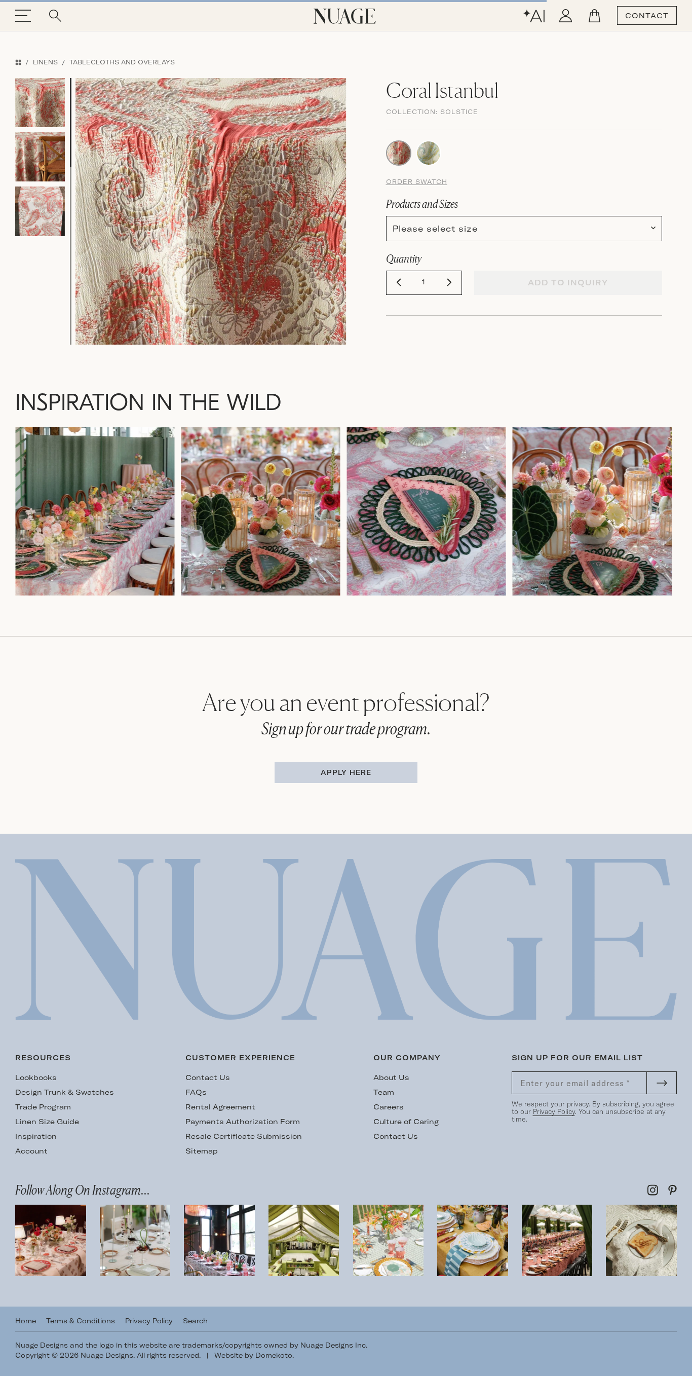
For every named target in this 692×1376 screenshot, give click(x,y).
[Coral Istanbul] (398, 152)
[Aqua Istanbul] (428, 152)
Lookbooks (36, 1077)
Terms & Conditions (80, 1321)
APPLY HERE (346, 772)
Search (195, 1321)
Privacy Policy (554, 1111)
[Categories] (18, 62)
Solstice (459, 112)
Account (31, 1151)
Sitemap (201, 1151)
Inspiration (36, 1136)
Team (383, 1092)
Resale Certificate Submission (243, 1136)
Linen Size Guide (47, 1121)
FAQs (196, 1092)
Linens (45, 62)
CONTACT (647, 15)
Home (25, 1321)
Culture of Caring (406, 1121)
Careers (388, 1106)
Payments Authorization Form (242, 1121)
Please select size (435, 229)
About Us (391, 1077)
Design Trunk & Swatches (64, 1092)
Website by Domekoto (253, 1355)
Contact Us (207, 1077)
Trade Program (43, 1106)
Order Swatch (416, 181)
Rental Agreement (220, 1106)
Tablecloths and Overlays (122, 62)
